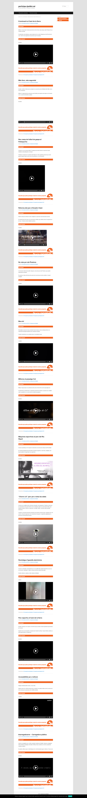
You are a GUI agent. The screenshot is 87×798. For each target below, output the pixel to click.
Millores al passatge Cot (27, 379)
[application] (35, 54)
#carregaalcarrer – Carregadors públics (32, 734)
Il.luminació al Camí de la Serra (29, 21)
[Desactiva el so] (49, 63)
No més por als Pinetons (27, 262)
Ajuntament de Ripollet (34, 23)
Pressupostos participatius (23, 13)
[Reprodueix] (20, 63)
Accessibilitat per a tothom (28, 677)
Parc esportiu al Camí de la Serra (30, 618)
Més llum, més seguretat (27, 80)
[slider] (31, 190)
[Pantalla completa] (51, 63)
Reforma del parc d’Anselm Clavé (30, 208)
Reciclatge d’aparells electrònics (30, 560)
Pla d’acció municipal (33, 13)
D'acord (70, 796)
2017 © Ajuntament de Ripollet (43, 793)
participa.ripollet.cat (26, 6)
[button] (35, 54)
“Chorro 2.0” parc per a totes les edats (32, 496)
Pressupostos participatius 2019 (38, 74)
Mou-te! (21, 321)
